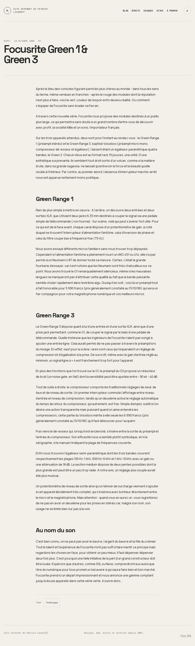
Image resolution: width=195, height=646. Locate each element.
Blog (125, 10)
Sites (160, 10)
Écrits (136, 10)
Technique (52, 602)
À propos (172, 10)
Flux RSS (186, 635)
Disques (148, 10)
